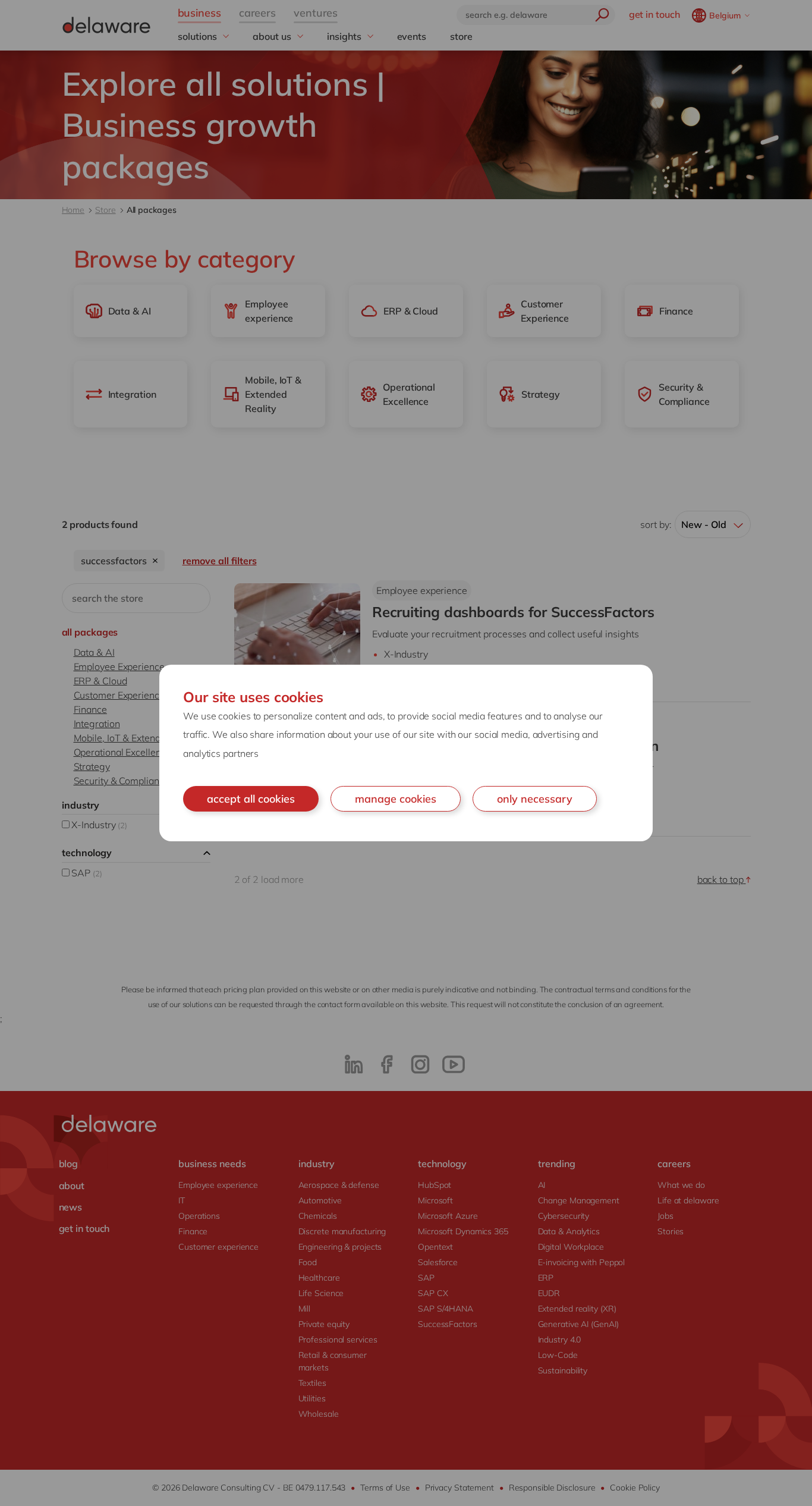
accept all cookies (251, 799)
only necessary (534, 799)
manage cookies (395, 799)
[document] (406, 753)
